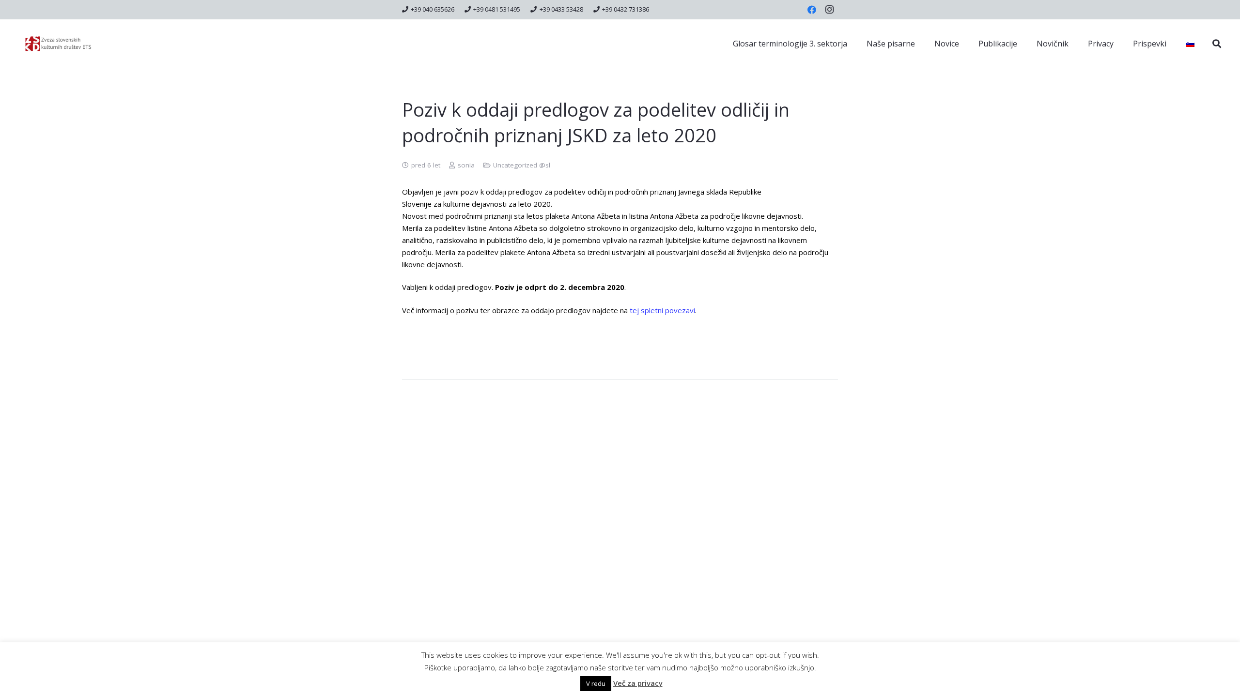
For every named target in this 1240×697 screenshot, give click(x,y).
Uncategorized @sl (521, 165)
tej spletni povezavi (662, 310)
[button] (1216, 43)
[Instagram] (829, 9)
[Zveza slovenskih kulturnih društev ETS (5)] (62, 44)
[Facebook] (812, 9)
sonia (466, 165)
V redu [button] (595, 683)
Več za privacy (638, 683)
